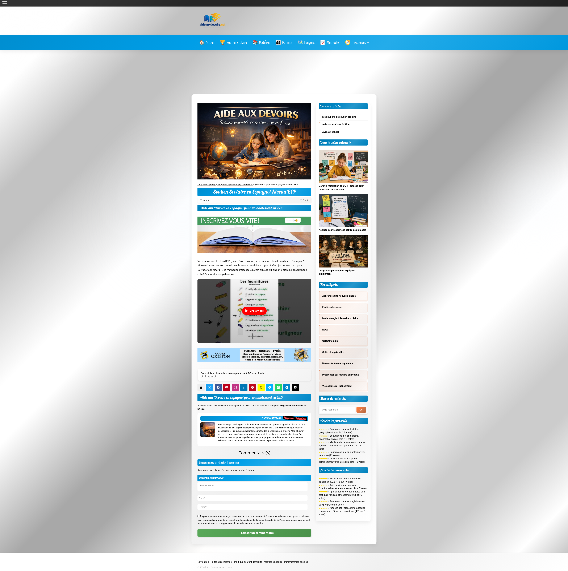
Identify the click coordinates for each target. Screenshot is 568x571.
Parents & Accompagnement (337, 363)
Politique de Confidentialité (248, 561)
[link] (207, 42)
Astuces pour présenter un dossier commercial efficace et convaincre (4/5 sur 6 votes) (342, 511)
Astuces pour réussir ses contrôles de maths (342, 230)
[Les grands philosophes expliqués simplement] (343, 236)
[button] (357, 42)
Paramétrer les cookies (296, 561)
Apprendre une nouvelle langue (339, 296)
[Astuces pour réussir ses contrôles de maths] (343, 196)
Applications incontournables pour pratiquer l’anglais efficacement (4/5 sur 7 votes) (342, 495)
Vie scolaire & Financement (336, 386)
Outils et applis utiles (333, 352)
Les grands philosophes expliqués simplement (337, 272)
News (325, 329)
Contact (228, 561)
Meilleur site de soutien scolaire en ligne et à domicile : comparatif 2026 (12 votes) (342, 445)
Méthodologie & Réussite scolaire (340, 318)
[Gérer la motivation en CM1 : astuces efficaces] (343, 152)
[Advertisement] (284, 72)
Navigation (203, 561)
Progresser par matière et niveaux (340, 374)
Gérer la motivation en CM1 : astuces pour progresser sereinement (341, 188)
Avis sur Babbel (330, 132)
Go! (361, 409)
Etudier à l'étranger (332, 307)
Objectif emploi (330, 341)
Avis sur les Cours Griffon (336, 124)
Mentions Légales (273, 561)
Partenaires (216, 561)
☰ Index (254, 200)
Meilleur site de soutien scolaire (339, 117)
